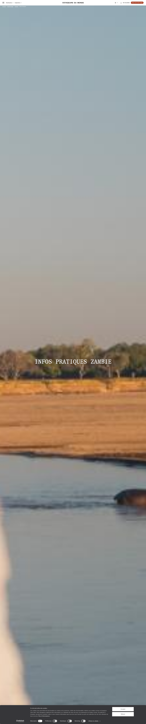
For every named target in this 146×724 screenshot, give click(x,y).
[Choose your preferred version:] (116, 2)
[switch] (55, 721)
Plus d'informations (44, 716)
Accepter (123, 709)
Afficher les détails (93, 721)
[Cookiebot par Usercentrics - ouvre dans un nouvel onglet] (20, 721)
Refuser (123, 714)
